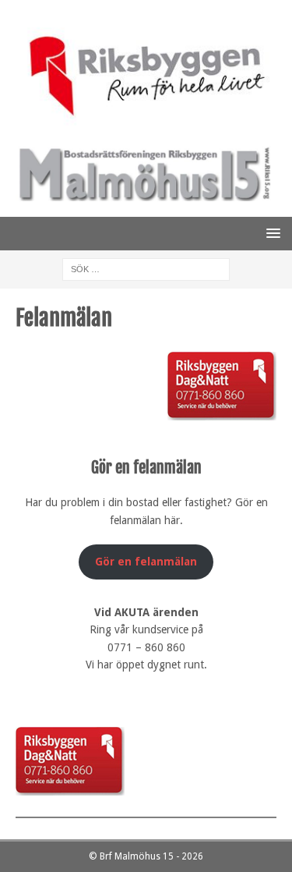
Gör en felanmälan (146, 561)
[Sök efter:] (146, 268)
